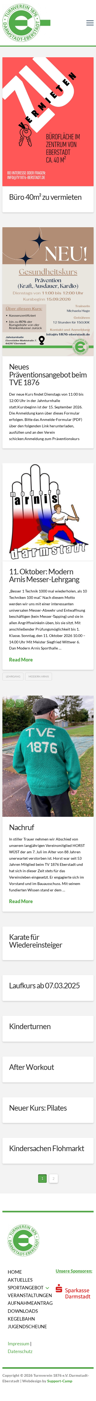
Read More (21, 660)
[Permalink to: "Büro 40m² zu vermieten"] (48, 121)
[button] (90, 22)
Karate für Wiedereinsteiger (35, 940)
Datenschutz (20, 1351)
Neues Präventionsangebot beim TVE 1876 (48, 374)
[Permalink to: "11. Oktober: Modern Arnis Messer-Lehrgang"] (48, 512)
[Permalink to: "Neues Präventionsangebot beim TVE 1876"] (48, 291)
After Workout (31, 1066)
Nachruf (21, 827)
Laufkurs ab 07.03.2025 (44, 985)
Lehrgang (13, 676)
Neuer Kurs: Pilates (38, 1107)
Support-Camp (59, 1381)
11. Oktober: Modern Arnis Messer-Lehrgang (44, 575)
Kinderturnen (30, 1026)
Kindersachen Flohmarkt (46, 1148)
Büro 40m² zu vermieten (45, 196)
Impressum (18, 1343)
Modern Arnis (39, 676)
